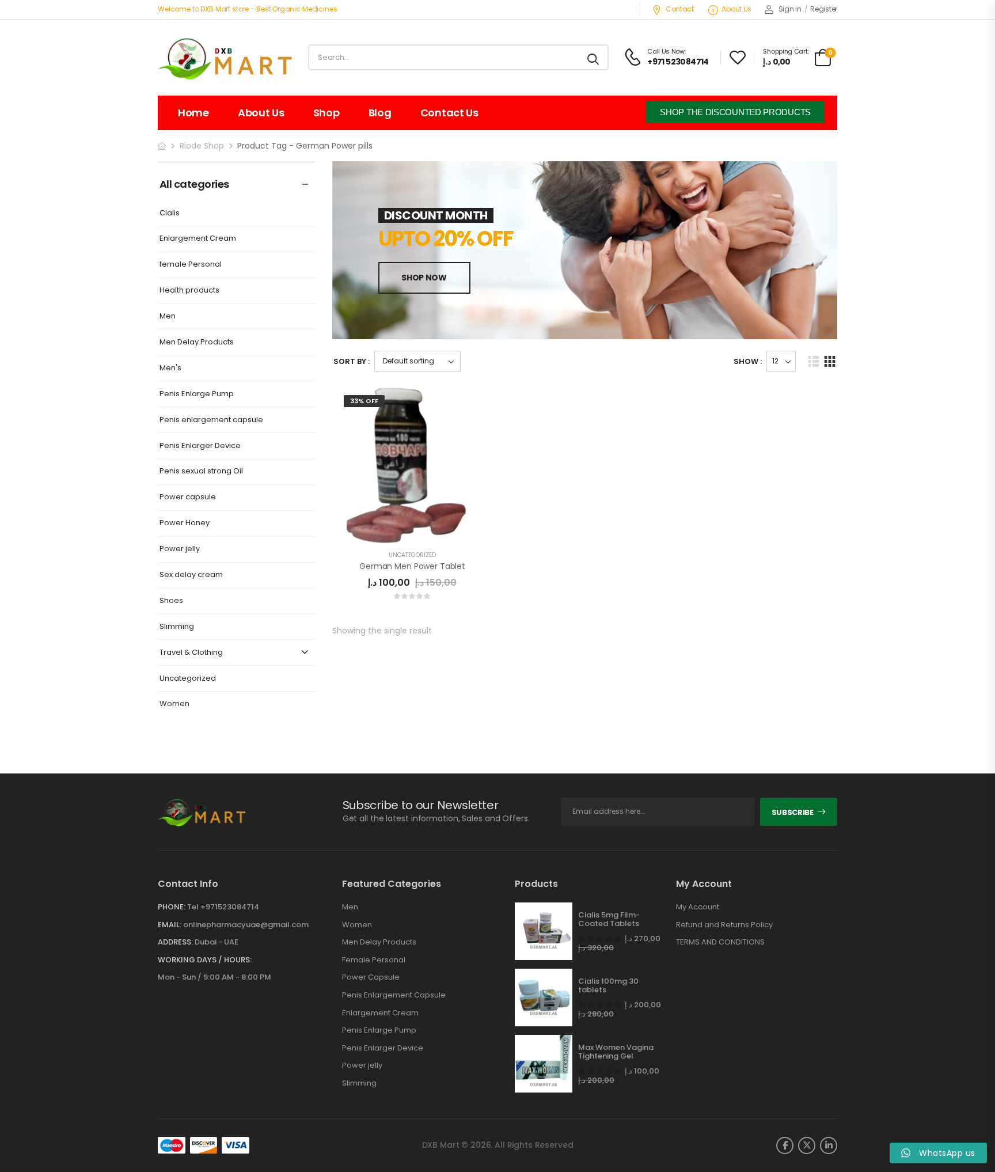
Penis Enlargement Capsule (394, 995)
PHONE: (171, 906)
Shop (326, 112)
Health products (189, 290)
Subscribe (793, 812)
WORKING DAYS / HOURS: (205, 960)
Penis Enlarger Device (200, 446)
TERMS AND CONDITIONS (720, 942)
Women (174, 704)
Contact (680, 9)
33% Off (364, 400)
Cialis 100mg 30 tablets (608, 986)
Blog (380, 112)
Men (167, 316)
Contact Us (449, 112)
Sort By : (351, 361)
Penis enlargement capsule (211, 420)
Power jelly (179, 549)
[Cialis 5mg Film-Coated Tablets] (543, 931)
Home (193, 112)
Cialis (169, 213)
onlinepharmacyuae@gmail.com (246, 924)
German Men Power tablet (412, 566)
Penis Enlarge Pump (196, 394)
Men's (170, 368)
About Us (736, 9)
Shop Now (423, 277)
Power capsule (187, 497)
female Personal (190, 265)
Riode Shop (202, 145)
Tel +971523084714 (223, 906)
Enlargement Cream (197, 239)
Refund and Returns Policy (724, 925)
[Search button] (594, 57)
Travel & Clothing (191, 653)
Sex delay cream (191, 575)
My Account (697, 907)
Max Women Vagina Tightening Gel (616, 1052)
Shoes (171, 601)
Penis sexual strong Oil (201, 471)
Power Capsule (371, 977)
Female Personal (373, 960)
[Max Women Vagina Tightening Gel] (543, 1064)
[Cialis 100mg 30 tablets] (543, 997)
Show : (748, 361)
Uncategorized (187, 679)
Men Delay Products (196, 342)
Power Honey (184, 523)
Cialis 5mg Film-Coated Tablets (609, 919)
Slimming (176, 627)
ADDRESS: (175, 941)
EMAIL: (169, 924)
